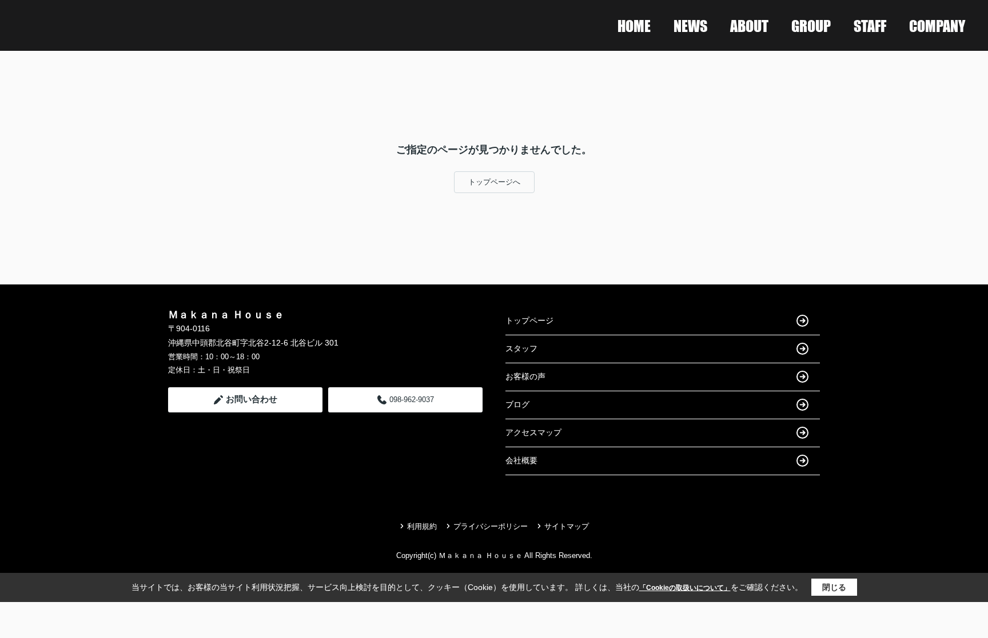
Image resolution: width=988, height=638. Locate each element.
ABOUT (749, 25)
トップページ (529, 320)
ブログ (517, 404)
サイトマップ (566, 526)
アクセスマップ (533, 432)
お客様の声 (525, 376)
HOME (634, 25)
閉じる (834, 587)
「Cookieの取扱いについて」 (685, 588)
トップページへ (494, 182)
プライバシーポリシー (490, 526)
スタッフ (521, 348)
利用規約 (422, 526)
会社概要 (521, 460)
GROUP (811, 25)
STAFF (870, 25)
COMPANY (937, 25)
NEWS (690, 25)
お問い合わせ (251, 399)
